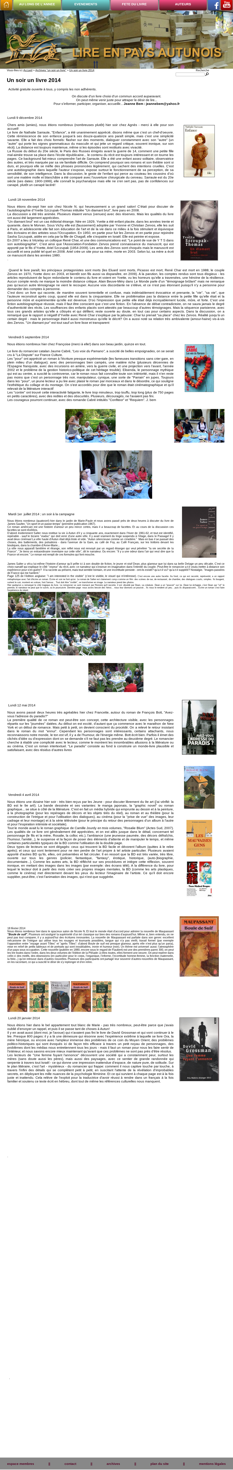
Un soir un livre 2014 (81, 70)
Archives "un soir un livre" (50, 70)
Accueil (27, 70)
